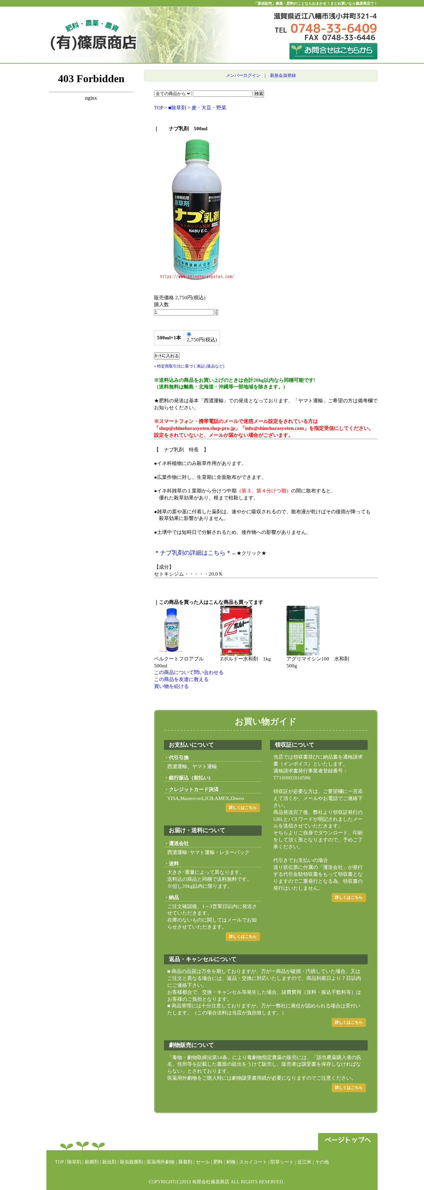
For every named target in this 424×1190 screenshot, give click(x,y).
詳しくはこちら (243, 807)
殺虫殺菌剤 (131, 1162)
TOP (158, 107)
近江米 (304, 1162)
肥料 (218, 1162)
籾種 (231, 1162)
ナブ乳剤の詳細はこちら (193, 552)
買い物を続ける (171, 686)
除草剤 (74, 1162)
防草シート (282, 1162)
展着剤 (185, 1162)
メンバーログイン (243, 75)
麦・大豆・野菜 (208, 107)
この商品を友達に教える (181, 679)
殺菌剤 (92, 1162)
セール (203, 1162)
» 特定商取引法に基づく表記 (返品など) (189, 366)
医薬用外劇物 (161, 1162)
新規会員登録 (283, 75)
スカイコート (253, 1162)
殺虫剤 (109, 1162)
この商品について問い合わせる (189, 672)
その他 (322, 1162)
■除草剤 (177, 107)
